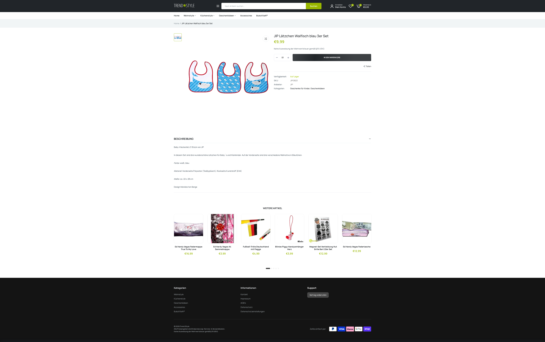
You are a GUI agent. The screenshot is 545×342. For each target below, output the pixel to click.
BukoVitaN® (262, 15)
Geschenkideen (226, 15)
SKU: (276, 80)
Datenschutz (246, 307)
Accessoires (246, 15)
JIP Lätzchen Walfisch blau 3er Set (301, 36)
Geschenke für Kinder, (300, 88)
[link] (198, 218)
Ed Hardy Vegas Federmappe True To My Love (188, 248)
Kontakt (244, 294)
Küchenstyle (206, 15)
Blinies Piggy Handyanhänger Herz (289, 248)
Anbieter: (278, 84)
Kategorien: (279, 88)
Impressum (246, 298)
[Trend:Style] (184, 6)
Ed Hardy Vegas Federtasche (356, 246)
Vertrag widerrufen (318, 295)
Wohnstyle (189, 15)
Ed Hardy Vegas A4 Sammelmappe (222, 248)
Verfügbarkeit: (280, 76)
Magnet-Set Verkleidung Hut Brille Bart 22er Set (323, 248)
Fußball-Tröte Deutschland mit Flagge (256, 248)
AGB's (243, 303)
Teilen (368, 66)
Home (176, 15)
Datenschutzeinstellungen (253, 311)
